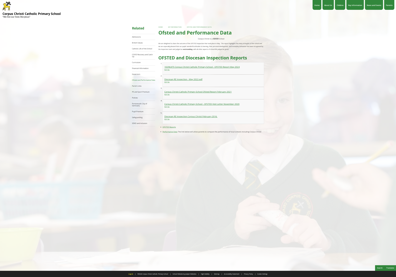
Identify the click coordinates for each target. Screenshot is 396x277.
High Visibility (205, 274)
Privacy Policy (248, 274)
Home (160, 27)
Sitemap (216, 274)
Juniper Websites (190, 274)
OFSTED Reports (169, 127)
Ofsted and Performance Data (199, 27)
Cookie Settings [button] (262, 274)
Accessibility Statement (231, 274)
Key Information (175, 27)
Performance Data (170, 132)
